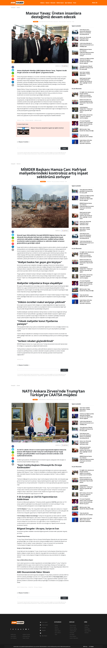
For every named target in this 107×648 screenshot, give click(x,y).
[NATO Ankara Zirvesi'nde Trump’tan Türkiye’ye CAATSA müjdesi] (40, 422)
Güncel (47, 3)
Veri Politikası (14, 638)
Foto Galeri (45, 622)
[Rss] (24, 629)
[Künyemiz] (41, 633)
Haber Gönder (26, 638)
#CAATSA (30, 587)
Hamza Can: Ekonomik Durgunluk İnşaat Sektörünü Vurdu (85, 39)
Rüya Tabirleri (88, 630)
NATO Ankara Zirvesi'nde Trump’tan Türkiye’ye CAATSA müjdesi (86, 116)
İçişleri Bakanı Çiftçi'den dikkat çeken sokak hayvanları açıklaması (86, 142)
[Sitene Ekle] (29, 629)
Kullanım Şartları (26, 634)
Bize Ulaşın (44, 635)
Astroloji (86, 632)
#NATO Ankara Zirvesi (22, 587)
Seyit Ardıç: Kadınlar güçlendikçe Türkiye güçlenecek (85, 73)
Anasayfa (13, 7)
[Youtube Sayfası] (19, 629)
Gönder (64, 148)
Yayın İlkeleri (13, 636)
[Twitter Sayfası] (14, 629)
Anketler (86, 627)
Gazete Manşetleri (74, 638)
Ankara (42, 3)
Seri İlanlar (72, 634)
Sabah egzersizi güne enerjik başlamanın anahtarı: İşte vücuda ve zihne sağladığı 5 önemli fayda (86, 81)
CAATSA (38, 496)
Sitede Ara (87, 625)
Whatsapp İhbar (26, 636)
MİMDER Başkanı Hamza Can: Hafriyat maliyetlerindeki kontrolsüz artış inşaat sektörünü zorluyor (87, 52)
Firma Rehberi (73, 636)
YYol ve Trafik (73, 627)
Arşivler (44, 630)
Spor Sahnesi (68, 3)
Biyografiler (87, 629)
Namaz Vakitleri (73, 629)
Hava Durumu (73, 625)
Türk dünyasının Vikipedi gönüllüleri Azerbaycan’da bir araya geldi (86, 67)
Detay (85, 646)
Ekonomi (53, 3)
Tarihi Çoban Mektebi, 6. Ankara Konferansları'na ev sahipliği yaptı (87, 45)
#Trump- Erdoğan (38, 587)
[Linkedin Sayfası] (21, 629)
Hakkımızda (13, 634)
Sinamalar (72, 632)
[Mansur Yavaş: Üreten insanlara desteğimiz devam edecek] (40, 44)
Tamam (92, 646)
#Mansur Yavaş (20, 120)
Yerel (74, 3)
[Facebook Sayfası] (11, 629)
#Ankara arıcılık (38, 120)
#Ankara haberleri (29, 120)
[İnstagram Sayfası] (16, 629)
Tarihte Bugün (73, 630)
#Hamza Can (20, 359)
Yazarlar (44, 627)
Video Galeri (45, 625)
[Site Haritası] (26, 629)
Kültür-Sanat (60, 3)
